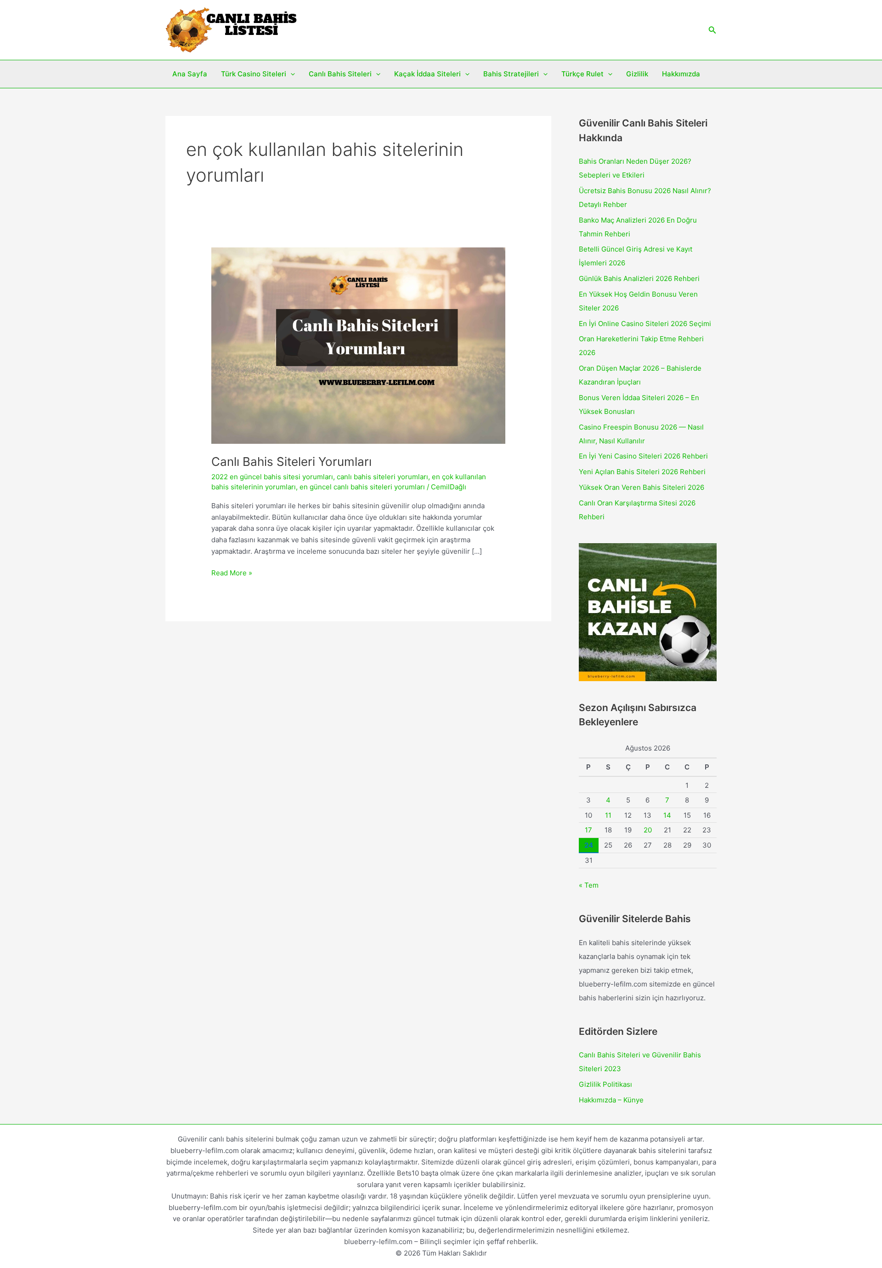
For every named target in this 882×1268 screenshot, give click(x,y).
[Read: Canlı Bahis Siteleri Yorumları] (358, 345)
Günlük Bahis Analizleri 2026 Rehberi (639, 278)
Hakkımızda (681, 73)
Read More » (231, 573)
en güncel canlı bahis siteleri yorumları (362, 486)
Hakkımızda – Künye (611, 1100)
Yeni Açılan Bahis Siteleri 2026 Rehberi (642, 471)
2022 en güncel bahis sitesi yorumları (272, 476)
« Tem (589, 885)
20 (648, 830)
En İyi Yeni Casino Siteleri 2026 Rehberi (643, 456)
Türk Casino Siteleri (253, 73)
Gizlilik (637, 73)
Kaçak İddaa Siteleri (427, 73)
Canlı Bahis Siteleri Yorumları (291, 461)
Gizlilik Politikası (605, 1084)
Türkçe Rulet (582, 73)
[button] (712, 30)
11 (608, 815)
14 (667, 815)
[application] (290, 74)
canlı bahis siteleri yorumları (382, 476)
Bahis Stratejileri (511, 73)
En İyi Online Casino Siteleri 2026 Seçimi (645, 323)
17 (588, 830)
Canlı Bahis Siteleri (340, 73)
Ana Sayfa (189, 73)
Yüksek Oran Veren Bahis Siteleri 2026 (641, 487)
